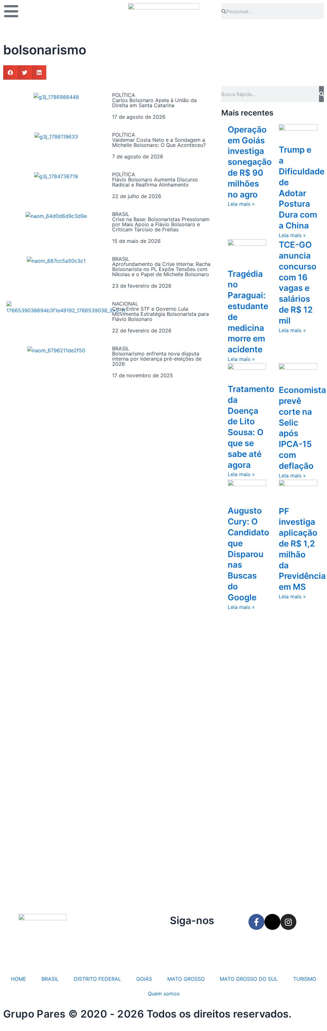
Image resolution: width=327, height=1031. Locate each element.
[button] (10, 72)
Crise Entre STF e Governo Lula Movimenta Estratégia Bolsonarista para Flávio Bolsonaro (160, 314)
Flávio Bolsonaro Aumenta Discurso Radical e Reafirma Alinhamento (155, 182)
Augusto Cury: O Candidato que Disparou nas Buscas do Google (248, 554)
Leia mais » (241, 204)
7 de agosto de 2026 (137, 156)
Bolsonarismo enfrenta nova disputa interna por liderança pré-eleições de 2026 (157, 358)
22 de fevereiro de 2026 (141, 330)
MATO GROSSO (186, 979)
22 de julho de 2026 (136, 196)
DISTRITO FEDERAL (97, 979)
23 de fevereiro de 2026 (141, 286)
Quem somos (163, 993)
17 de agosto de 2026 (138, 117)
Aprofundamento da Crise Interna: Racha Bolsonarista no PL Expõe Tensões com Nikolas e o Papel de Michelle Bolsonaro (161, 269)
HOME (18, 979)
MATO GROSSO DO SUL (249, 979)
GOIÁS (144, 979)
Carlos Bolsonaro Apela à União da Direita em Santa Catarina (154, 102)
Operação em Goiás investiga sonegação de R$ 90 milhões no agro (250, 161)
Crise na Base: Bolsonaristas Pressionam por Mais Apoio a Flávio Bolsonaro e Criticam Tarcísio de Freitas (160, 224)
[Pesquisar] (321, 94)
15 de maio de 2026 (136, 241)
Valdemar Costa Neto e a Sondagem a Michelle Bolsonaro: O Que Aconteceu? (159, 142)
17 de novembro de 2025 (142, 375)
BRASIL (50, 979)
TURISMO (304, 979)
